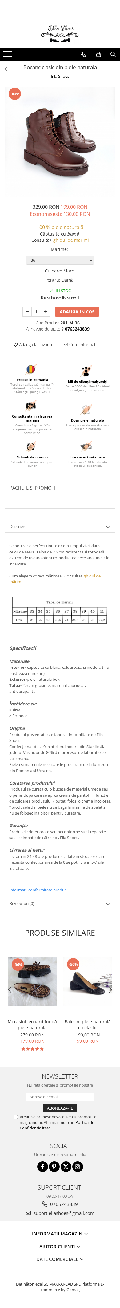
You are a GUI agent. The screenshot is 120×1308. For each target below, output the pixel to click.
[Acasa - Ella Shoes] (60, 33)
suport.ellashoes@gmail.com (63, 1213)
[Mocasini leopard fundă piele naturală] (32, 981)
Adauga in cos (77, 312)
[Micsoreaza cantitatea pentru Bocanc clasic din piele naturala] (27, 312)
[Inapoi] (4, 69)
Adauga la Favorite (36, 344)
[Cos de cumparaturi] (98, 54)
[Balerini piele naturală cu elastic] (87, 981)
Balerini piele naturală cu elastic (88, 1024)
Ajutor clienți (57, 1246)
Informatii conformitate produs (37, 890)
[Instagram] (77, 1166)
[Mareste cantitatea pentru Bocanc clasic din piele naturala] (45, 312)
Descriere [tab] (18, 526)
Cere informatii (83, 344)
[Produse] (8, 56)
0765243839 (63, 1204)
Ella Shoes (60, 76)
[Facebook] (42, 1166)
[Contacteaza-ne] (83, 54)
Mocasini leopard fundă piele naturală (32, 1024)
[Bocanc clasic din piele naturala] (60, 142)
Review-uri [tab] (22, 903)
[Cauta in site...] (113, 54)
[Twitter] (66, 1166)
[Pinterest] (54, 1166)
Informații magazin (58, 1234)
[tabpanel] (60, 142)
